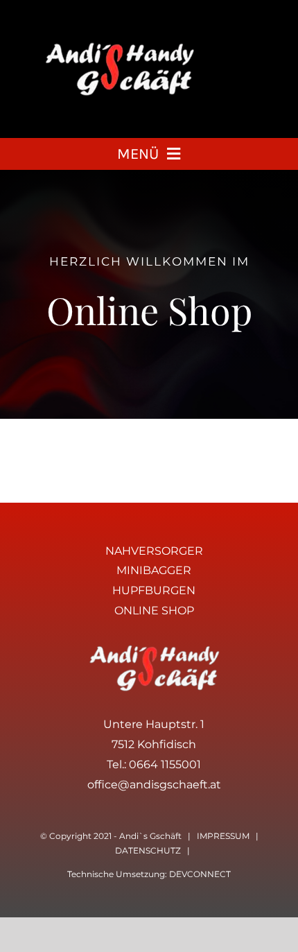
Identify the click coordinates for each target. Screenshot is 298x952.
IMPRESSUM (223, 836)
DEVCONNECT (200, 874)
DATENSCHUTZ (148, 850)
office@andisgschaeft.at (154, 784)
